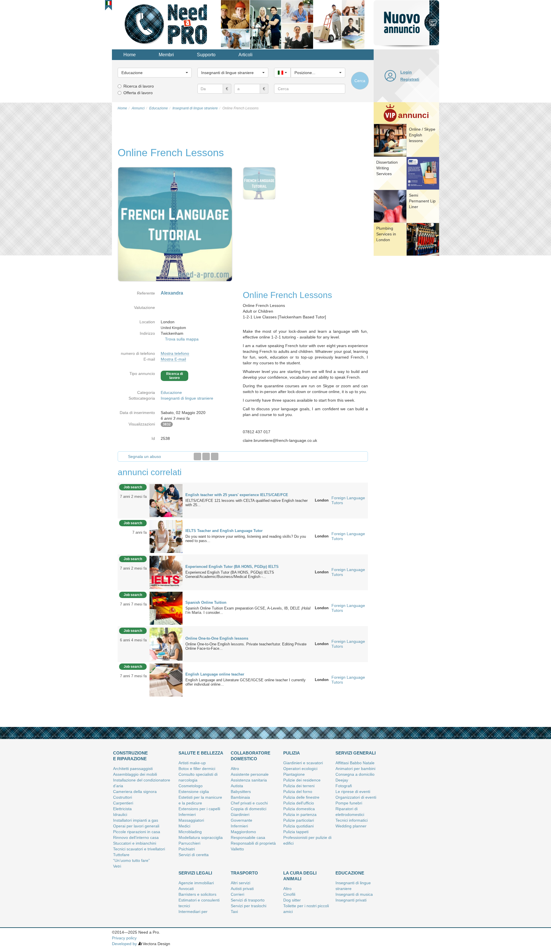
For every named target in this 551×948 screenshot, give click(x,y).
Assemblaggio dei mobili (135, 774)
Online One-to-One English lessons (216, 638)
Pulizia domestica (299, 808)
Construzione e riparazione (130, 755)
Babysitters (241, 791)
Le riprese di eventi (352, 791)
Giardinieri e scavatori (303, 763)
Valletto (237, 849)
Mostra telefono (175, 353)
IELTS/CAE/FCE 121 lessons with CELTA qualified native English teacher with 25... (246, 502)
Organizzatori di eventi (355, 797)
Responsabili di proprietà (253, 843)
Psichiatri (187, 849)
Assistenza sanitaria (249, 780)
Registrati (409, 79)
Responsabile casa (248, 837)
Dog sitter (292, 900)
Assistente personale (250, 774)
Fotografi (343, 785)
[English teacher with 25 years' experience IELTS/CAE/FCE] (166, 500)
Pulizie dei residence (302, 780)
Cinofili (289, 894)
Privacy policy (124, 938)
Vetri (117, 866)
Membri (166, 54)
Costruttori (122, 797)
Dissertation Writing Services (387, 168)
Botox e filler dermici (197, 768)
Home (129, 54)
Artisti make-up (192, 763)
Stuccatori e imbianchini (134, 843)
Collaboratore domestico (250, 755)
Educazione (171, 392)
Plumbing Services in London (386, 234)
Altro (235, 768)
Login (406, 72)
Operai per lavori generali (136, 826)
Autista (237, 785)
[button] (108, 3)
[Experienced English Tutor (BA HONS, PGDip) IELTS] (166, 572)
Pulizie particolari (298, 820)
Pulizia (291, 752)
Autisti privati (242, 888)
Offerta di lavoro (138, 92)
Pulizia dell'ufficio (298, 803)
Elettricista (122, 808)
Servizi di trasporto (248, 900)
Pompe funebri (348, 803)
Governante (241, 820)
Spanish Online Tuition (205, 602)
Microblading (190, 831)
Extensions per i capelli (199, 808)
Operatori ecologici (300, 768)
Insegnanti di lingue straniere (187, 398)
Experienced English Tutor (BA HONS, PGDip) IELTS (232, 566)
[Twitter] (206, 456)
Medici (184, 826)
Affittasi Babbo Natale (355, 763)
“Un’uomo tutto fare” (131, 860)
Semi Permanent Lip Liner (422, 201)
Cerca (359, 80)
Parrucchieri (189, 843)
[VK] (214, 456)
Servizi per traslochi (248, 905)
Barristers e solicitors (197, 894)
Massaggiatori (191, 820)
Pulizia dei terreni (299, 785)
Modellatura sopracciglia (201, 837)
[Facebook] (197, 456)
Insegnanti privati (350, 900)
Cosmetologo (191, 785)
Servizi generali (355, 752)
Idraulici (120, 814)
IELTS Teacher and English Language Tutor (224, 531)
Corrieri (237, 894)
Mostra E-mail (173, 359)
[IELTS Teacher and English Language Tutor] (166, 536)
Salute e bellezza (201, 752)
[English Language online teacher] (166, 679)
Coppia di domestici (248, 808)
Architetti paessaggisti (133, 768)
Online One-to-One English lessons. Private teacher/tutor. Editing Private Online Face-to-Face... (245, 646)
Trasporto (244, 872)
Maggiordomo (243, 831)
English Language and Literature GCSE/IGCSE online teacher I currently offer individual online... (245, 682)
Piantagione (294, 774)
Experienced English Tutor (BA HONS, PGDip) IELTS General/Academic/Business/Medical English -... (229, 574)
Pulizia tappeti (296, 831)
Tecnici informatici (351, 820)
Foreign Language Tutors (348, 500)
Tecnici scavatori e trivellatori (139, 849)
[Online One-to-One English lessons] (166, 643)
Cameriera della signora (135, 791)
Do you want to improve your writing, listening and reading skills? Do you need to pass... (245, 538)
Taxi (234, 911)
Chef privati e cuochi (249, 803)
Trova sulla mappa (182, 339)
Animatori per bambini (355, 768)
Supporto (206, 54)
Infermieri (187, 814)
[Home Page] (166, 24)
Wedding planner (350, 826)
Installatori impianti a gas (135, 820)
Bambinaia (240, 797)
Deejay (341, 780)
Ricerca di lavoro (138, 86)
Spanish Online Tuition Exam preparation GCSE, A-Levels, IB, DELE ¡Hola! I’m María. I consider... (248, 610)
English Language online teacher (214, 674)
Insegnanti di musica (354, 894)
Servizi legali (195, 872)
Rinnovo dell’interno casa (136, 837)
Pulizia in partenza (300, 814)
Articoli (245, 54)
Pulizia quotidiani (298, 826)
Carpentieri (123, 803)
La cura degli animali (300, 875)
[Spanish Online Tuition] (166, 607)
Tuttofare (121, 854)
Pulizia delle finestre (301, 797)
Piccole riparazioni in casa (136, 831)
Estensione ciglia (194, 791)
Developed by (124, 943)
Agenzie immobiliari (196, 883)
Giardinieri (240, 814)
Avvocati (186, 888)
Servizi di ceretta (194, 854)
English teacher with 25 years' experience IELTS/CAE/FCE (236, 495)
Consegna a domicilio (355, 774)
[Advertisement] (406, 346)
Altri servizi (240, 883)
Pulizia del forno (297, 791)
